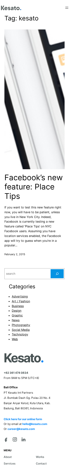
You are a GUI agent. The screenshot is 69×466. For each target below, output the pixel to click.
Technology (20, 334)
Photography (21, 325)
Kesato (23, 358)
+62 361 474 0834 (16, 372)
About (8, 457)
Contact (41, 463)
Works (40, 457)
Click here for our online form (23, 419)
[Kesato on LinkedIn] (23, 439)
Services (9, 463)
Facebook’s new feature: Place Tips (33, 187)
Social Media (21, 330)
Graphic (17, 315)
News (16, 320)
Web (15, 339)
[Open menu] (67, 8)
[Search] (57, 273)
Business (18, 306)
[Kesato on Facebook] (6, 439)
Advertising (20, 296)
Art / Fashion (21, 301)
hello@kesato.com (34, 424)
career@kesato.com (21, 429)
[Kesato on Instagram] (14, 439)
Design (16, 310)
